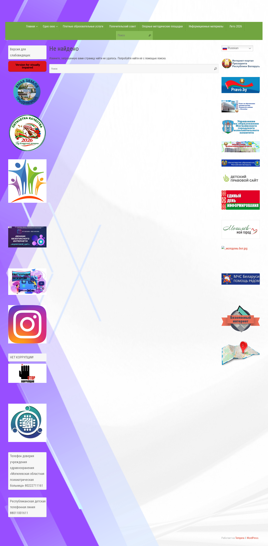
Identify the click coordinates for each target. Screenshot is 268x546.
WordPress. (253, 538)
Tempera (239, 538)
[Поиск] (150, 35)
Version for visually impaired (27, 66)
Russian (232, 48)
